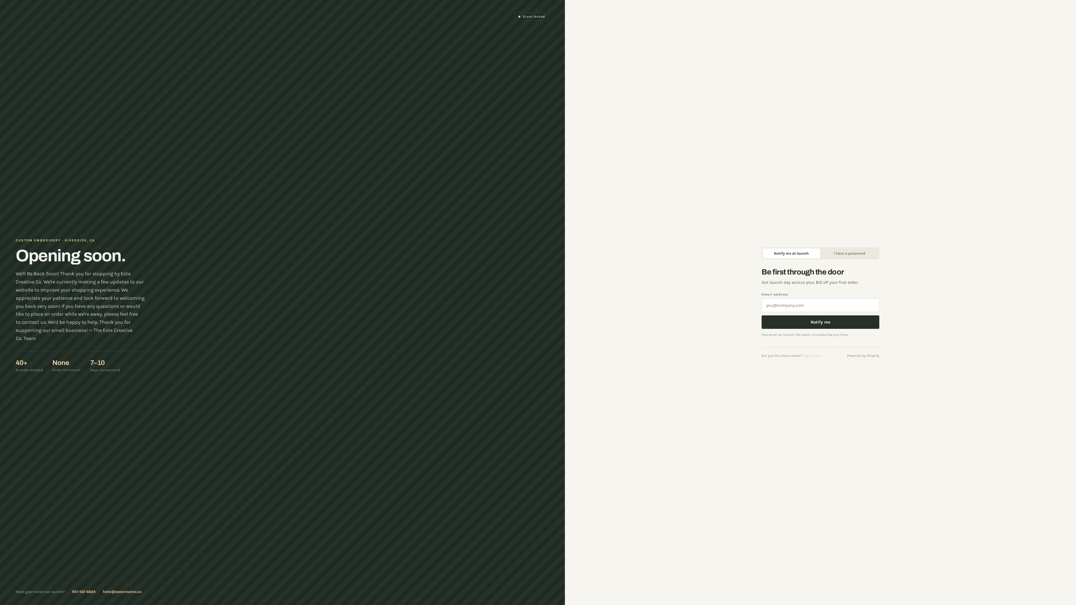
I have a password (849, 253)
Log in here (812, 355)
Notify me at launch (791, 253)
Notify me (820, 322)
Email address (775, 294)
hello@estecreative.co (122, 592)
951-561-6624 (84, 592)
